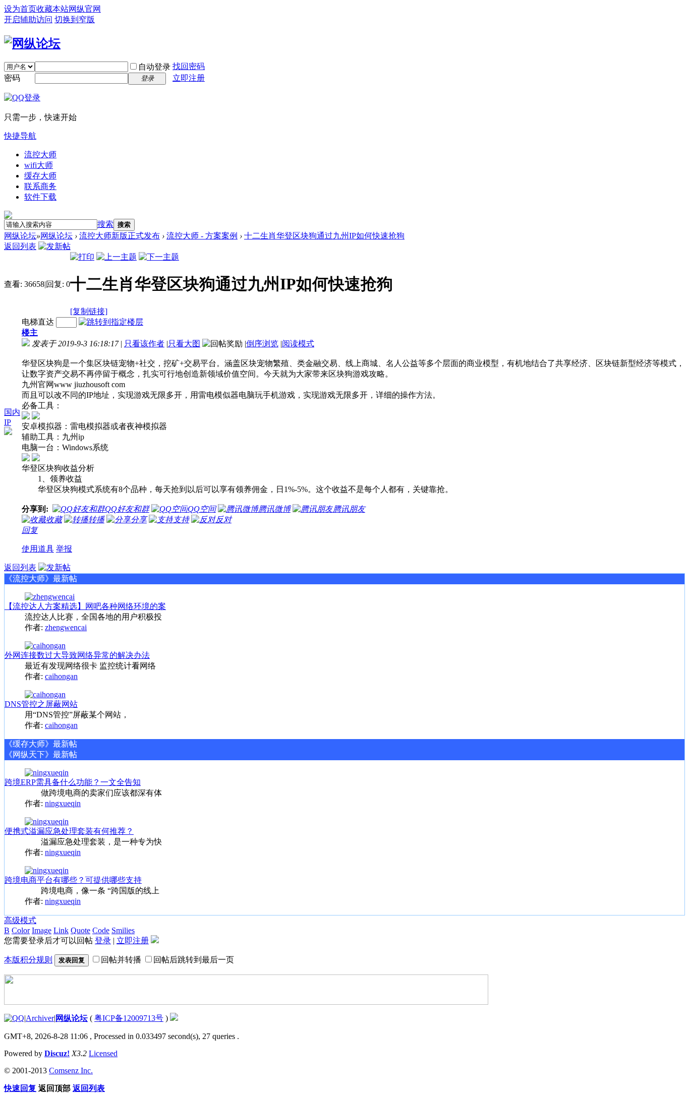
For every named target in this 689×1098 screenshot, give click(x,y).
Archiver (40, 1018)
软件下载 (40, 197)
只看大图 (184, 343)
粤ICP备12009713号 (128, 1018)
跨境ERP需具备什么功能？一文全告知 (73, 782)
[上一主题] (116, 257)
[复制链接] (88, 311)
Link (61, 930)
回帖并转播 (121, 959)
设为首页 (20, 9)
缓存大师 (40, 175)
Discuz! (57, 1053)
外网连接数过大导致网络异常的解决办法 (77, 655)
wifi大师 (38, 165)
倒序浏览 (262, 343)
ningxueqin (63, 803)
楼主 (30, 332)
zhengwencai (66, 627)
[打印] (82, 257)
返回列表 (20, 246)
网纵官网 (85, 9)
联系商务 (40, 186)
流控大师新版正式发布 (119, 235)
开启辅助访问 (28, 19)
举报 (64, 548)
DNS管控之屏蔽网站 (41, 704)
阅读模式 (298, 343)
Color (21, 930)
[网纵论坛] (32, 43)
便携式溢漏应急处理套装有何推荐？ (69, 831)
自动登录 (154, 67)
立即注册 (189, 78)
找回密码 (189, 66)
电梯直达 (38, 322)
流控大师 (40, 154)
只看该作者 (144, 343)
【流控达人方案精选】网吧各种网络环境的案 (85, 606)
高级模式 (20, 920)
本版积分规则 (28, 959)
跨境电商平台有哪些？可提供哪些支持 (73, 880)
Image (41, 930)
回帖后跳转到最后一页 (193, 959)
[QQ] (14, 1018)
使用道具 (38, 548)
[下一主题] (159, 257)
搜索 (105, 224)
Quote (80, 930)
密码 (12, 78)
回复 (30, 530)
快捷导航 (20, 136)
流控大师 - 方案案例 (202, 235)
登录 (103, 940)
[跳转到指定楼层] (111, 322)
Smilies (123, 930)
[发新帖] (54, 246)
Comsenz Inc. (71, 1070)
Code (100, 930)
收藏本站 (52, 9)
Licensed (103, 1053)
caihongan (61, 676)
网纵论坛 (20, 235)
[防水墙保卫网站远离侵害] (174, 1018)
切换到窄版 (74, 19)
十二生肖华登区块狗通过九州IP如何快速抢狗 (324, 235)
